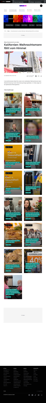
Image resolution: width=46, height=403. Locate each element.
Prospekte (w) (16, 387)
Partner (15, 368)
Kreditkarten (16, 379)
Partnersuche (16, 373)
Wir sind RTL (36, 368)
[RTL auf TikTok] (35, 395)
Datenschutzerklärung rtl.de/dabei (28, 380)
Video (8, 31)
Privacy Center (26, 373)
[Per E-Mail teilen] (38, 76)
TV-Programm (6, 371)
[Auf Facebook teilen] (36, 76)
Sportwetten (16, 371)
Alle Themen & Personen (6, 374)
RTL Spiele (35, 374)
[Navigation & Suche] (41, 6)
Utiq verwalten (26, 382)
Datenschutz (26, 374)
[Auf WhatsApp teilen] (41, 76)
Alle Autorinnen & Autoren (7, 377)
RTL (5, 31)
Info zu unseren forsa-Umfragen (28, 385)
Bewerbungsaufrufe (7, 382)
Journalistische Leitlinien (6, 380)
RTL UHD (5, 384)
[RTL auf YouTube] (38, 395)
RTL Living (35, 379)
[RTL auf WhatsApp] (41, 395)
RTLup (35, 376)
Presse (35, 373)
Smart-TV (5, 385)
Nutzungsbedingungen (28, 376)
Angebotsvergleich (17, 382)
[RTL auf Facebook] (29, 395)
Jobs (34, 371)
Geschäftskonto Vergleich (16, 377)
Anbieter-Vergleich (17, 385)
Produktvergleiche (17, 374)
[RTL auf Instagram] (32, 395)
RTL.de (5, 368)
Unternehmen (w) (17, 384)
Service (25, 368)
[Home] (23, 5)
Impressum (26, 371)
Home (5, 391)
